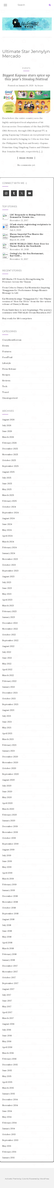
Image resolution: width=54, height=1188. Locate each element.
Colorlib (25, 1179)
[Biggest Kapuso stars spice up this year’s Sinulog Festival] (26, 102)
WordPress (44, 1179)
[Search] (50, 5)
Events (26, 68)
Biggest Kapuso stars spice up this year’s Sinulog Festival (26, 77)
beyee (40, 85)
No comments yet (26, 165)
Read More (26, 158)
